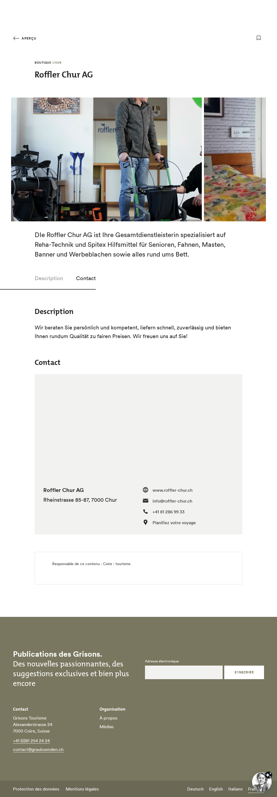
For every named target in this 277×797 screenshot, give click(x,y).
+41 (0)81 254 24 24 (31, 740)
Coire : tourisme (116, 563)
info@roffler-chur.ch (172, 501)
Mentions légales (82, 789)
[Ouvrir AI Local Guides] (262, 782)
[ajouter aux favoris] (258, 38)
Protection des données (36, 789)
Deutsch (195, 789)
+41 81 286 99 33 (168, 511)
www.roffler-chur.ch (173, 490)
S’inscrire (244, 672)
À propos (108, 718)
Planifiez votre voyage (174, 522)
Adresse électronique (162, 661)
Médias (107, 726)
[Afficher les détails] (268, 775)
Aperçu (28, 38)
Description (49, 278)
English (216, 789)
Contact (86, 278)
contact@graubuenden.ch (38, 749)
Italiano (235, 789)
